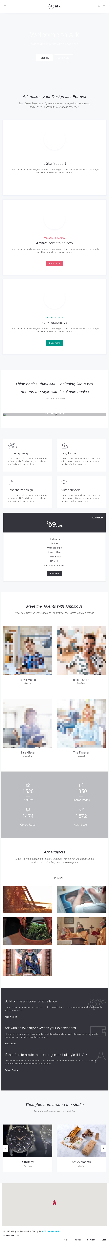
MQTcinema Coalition (51, 1231)
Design (81, 1162)
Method (28, 1162)
